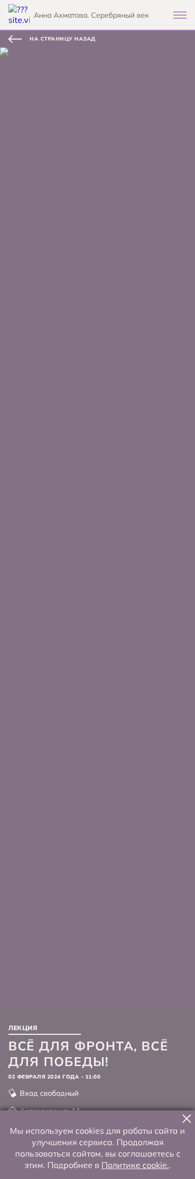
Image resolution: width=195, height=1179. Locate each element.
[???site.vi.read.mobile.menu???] (180, 15)
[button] (187, 1118)
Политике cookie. (135, 1165)
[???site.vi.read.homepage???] (19, 15)
